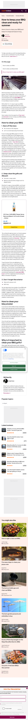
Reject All (14, 366)
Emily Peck (7, 36)
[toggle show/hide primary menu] (25, 10)
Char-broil (21, 115)
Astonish (6, 117)
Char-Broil (15, 142)
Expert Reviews (6, 11)
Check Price (14, 227)
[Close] (25, 348)
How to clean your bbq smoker (10, 68)
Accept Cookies (14, 369)
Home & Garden (10, 15)
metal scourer (7, 151)
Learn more (13, 56)
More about (6, 393)
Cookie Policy (11, 358)
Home (3, 15)
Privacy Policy (16, 714)
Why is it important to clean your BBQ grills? (13, 72)
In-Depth (5, 403)
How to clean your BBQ (9, 65)
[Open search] (22, 10)
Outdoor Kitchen (20, 15)
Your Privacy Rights (14, 362)
